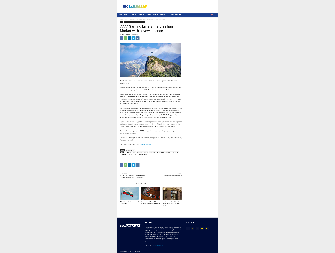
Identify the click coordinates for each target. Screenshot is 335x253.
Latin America (175, 152)
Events (134, 15)
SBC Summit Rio (132, 154)
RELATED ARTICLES (126, 183)
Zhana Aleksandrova (142, 154)
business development (142, 152)
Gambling (131, 19)
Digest (126, 15)
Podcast (162, 15)
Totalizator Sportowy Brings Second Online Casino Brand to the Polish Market (172, 203)
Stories (155, 15)
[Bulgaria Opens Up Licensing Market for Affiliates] (129, 193)
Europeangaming (130, 150)
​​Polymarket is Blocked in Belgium (172, 175)
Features (141, 15)
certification (152, 152)
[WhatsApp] (125, 38)
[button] (209, 15)
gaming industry (160, 152)
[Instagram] (192, 228)
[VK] (137, 38)
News (120, 15)
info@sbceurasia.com (158, 245)
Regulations (142, 22)
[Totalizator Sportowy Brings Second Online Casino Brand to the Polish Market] (172, 193)
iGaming (131, 22)
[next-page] (124, 209)
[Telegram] (133, 38)
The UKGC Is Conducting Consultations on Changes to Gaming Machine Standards (132, 176)
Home (121, 19)
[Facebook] (121, 38)
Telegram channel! (145, 144)
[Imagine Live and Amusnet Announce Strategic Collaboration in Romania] (151, 193)
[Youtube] (207, 228)
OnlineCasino (124, 154)
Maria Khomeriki (126, 34)
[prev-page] (121, 209)
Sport (149, 15)
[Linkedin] (129, 38)
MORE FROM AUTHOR (140, 183)
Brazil (134, 152)
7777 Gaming (128, 152)
